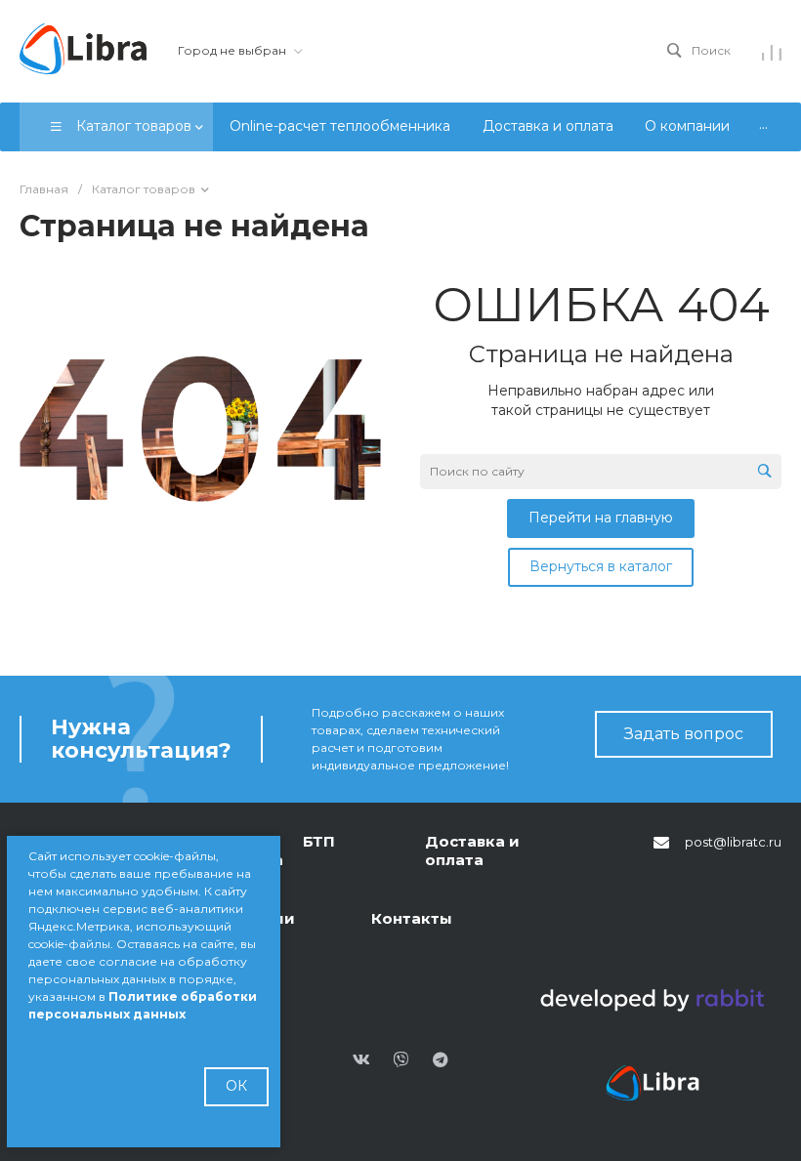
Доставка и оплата (472, 851)
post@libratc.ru (733, 842)
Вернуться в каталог (600, 566)
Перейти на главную (600, 517)
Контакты (411, 918)
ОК (236, 1086)
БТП (319, 841)
